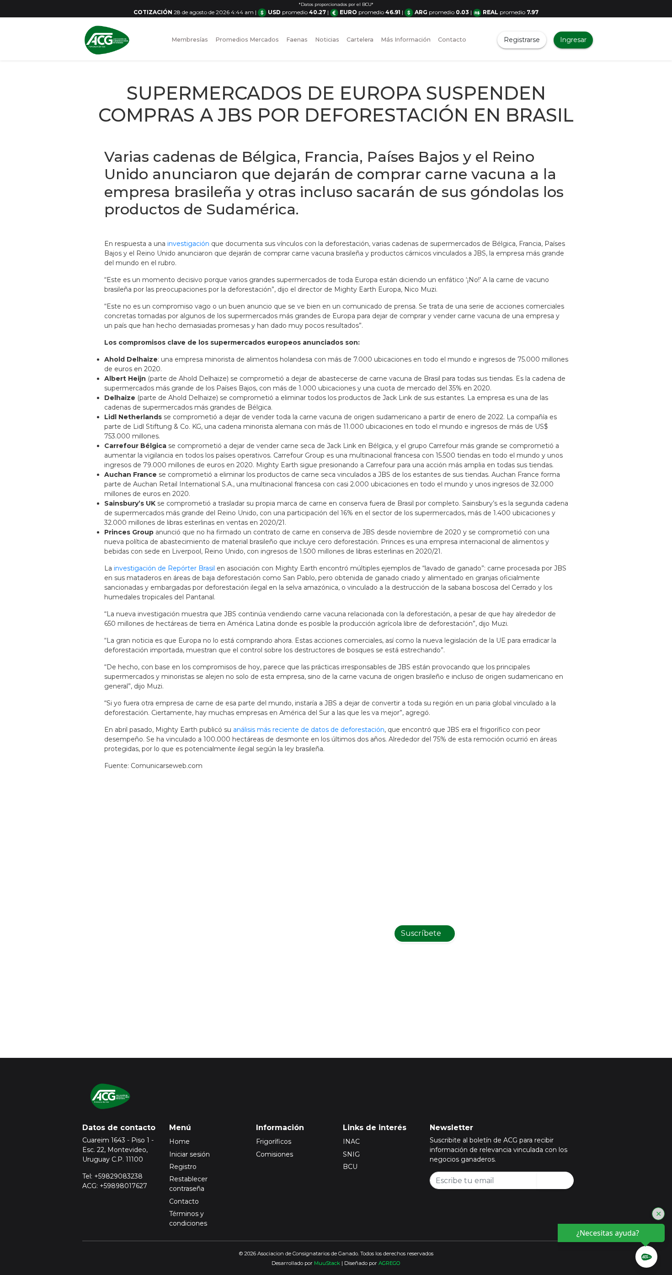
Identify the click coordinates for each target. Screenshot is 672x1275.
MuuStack (327, 1263)
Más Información (406, 39)
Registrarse (522, 40)
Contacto (452, 39)
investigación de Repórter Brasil (164, 568)
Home (179, 1141)
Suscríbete (422, 933)
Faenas (297, 39)
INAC (351, 1141)
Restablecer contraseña (188, 1184)
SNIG (351, 1154)
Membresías (189, 39)
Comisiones (274, 1154)
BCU (350, 1167)
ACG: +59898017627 (114, 1186)
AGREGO (389, 1263)
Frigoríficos (273, 1141)
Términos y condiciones (188, 1218)
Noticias (327, 39)
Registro (183, 1167)
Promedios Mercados (247, 39)
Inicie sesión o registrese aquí (348, 991)
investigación (188, 244)
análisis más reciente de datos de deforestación (308, 730)
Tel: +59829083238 (112, 1176)
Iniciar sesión (189, 1154)
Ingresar (573, 40)
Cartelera (360, 39)
